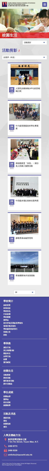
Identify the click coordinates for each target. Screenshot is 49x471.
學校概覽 (6, 317)
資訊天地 (6, 347)
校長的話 (6, 308)
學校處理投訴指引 (10, 329)
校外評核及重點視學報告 (13, 323)
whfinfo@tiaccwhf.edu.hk (20, 455)
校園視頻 (6, 424)
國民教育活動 (8, 381)
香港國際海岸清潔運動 (25, 275)
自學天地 (6, 356)
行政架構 (6, 314)
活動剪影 (6, 375)
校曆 (5, 359)
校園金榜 (6, 396)
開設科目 (6, 353)
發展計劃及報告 (9, 326)
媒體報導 (6, 405)
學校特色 (6, 311)
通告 (5, 421)
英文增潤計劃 (8, 350)
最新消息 (6, 418)
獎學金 (6, 320)
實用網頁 (6, 362)
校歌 (5, 335)
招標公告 (6, 332)
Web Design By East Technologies (12, 465)
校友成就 (6, 402)
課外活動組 (7, 384)
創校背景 (6, 305)
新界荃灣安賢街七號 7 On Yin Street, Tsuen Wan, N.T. (23, 440)
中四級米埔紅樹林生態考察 (27, 201)
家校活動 (6, 378)
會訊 (5, 427)
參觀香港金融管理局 (24, 238)
